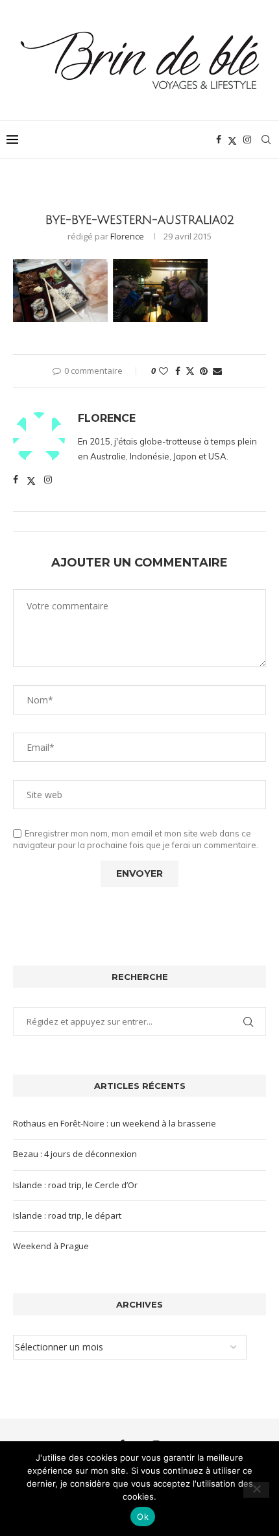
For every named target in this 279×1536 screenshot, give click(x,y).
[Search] (266, 139)
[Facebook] (218, 139)
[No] (256, 1490)
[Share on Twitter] (190, 371)
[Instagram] (247, 139)
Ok (143, 1516)
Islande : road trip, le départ (67, 1215)
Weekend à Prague (51, 1246)
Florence (127, 236)
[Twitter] (232, 139)
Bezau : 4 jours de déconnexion (75, 1154)
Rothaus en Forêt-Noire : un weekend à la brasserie (114, 1123)
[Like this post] (163, 371)
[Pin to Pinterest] (204, 371)
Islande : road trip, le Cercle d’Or (75, 1185)
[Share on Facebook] (177, 371)
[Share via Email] (217, 371)
